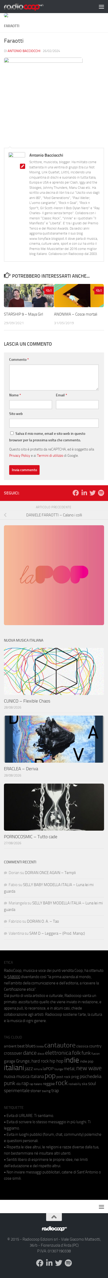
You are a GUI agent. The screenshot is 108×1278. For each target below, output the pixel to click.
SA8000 (13, 976)
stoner (35, 1090)
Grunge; (23, 1061)
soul (92, 1083)
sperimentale (17, 1090)
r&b (18, 1084)
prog (75, 1076)
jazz (29, 1068)
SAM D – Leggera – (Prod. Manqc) (57, 933)
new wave (89, 1068)
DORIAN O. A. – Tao (43, 921)
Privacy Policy (19, 455)
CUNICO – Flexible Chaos (27, 701)
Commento (19, 359)
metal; (69, 1068)
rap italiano (35, 1084)
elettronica (58, 1052)
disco (40, 1054)
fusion (95, 1054)
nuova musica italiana (24, 1076)
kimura (38, 1069)
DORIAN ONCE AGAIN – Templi (50, 872)
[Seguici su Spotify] (101, 493)
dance (30, 1052)
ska (84, 1084)
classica (82, 1046)
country (95, 1046)
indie (71, 1060)
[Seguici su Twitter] (92, 493)
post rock (63, 1077)
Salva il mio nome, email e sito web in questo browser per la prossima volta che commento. (47, 436)
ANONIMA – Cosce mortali (75, 314)
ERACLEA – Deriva (21, 768)
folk (76, 1053)
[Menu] (101, 6)
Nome (15, 395)
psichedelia (90, 1076)
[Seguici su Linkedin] (84, 493)
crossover (13, 1053)
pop (50, 1075)
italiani (14, 1067)
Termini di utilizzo (50, 455)
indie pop (86, 1061)
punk (9, 1083)
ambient (10, 1046)
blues (30, 1046)
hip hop (56, 1061)
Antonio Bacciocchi (24, 51)
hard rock (40, 1061)
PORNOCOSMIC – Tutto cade (30, 836)
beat (21, 1046)
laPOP (48, 1068)
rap (25, 1083)
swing (46, 1091)
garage (9, 1061)
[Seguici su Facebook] (76, 493)
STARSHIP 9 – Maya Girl (23, 314)
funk (86, 1053)
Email (61, 395)
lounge (58, 1069)
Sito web (16, 414)
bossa (40, 1046)
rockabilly (74, 1084)
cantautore (59, 1045)
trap (55, 1090)
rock (62, 1083)
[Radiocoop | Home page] (30, 6)
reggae (49, 1083)
